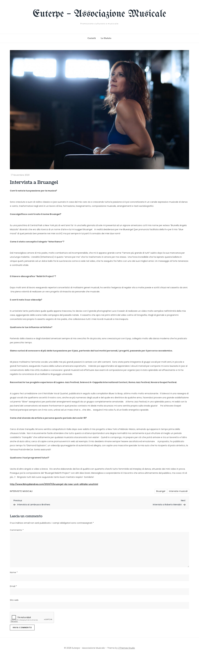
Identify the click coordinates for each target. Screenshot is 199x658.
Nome (14, 572)
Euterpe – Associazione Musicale (99, 14)
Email (13, 586)
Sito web (14, 600)
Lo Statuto (106, 38)
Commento (17, 530)
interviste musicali (178, 491)
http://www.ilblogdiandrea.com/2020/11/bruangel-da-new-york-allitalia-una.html (54, 484)
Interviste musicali (21, 491)
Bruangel (160, 491)
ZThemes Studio (126, 647)
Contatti (92, 38)
